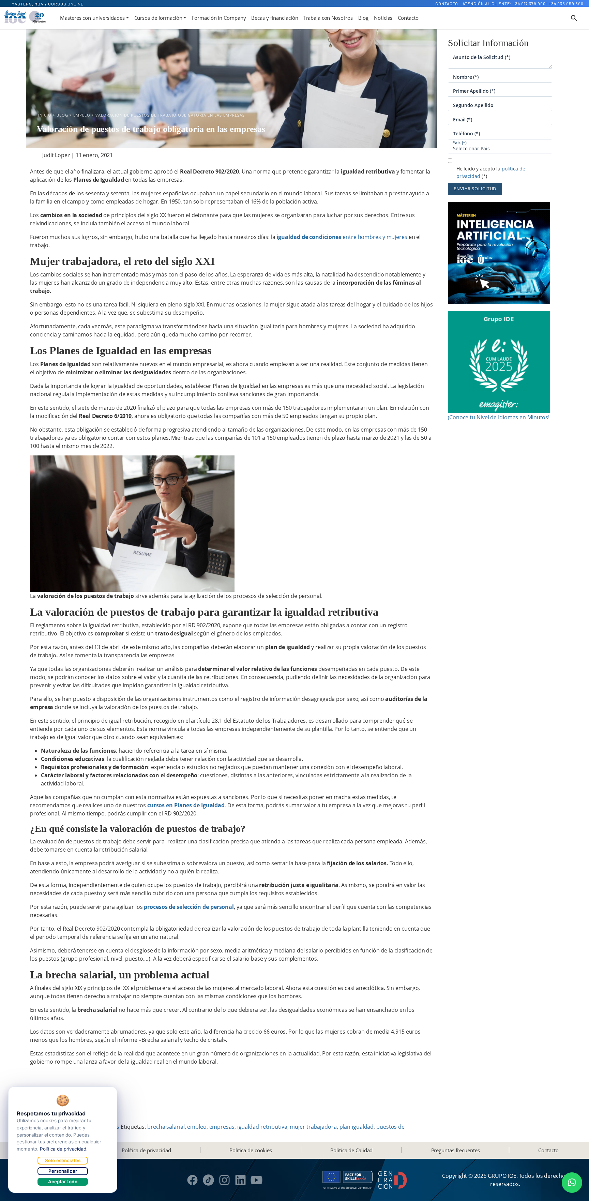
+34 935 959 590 (566, 3)
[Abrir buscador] (574, 18)
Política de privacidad (146, 1150)
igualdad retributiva (262, 1126)
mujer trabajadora (313, 1126)
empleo (196, 1126)
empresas (222, 1126)
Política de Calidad (351, 1150)
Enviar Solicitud (475, 188)
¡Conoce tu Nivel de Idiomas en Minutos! (498, 417)
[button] (572, 1182)
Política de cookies (250, 1150)
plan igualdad (356, 1126)
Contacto (446, 3)
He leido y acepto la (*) (490, 172)
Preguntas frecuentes (455, 1150)
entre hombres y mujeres (341, 237)
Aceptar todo (63, 1181)
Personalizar (62, 1171)
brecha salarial (166, 1126)
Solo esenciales (62, 1160)
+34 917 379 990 (529, 3)
